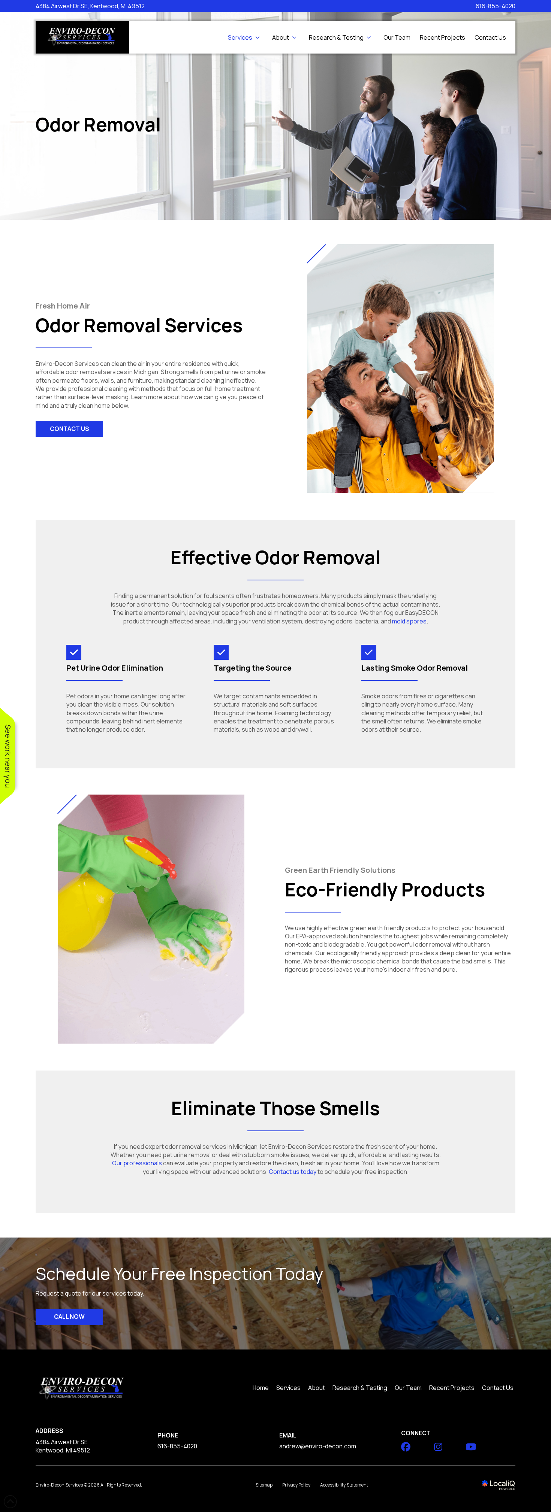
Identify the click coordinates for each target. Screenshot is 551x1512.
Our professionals (137, 1163)
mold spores (409, 621)
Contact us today (292, 1172)
